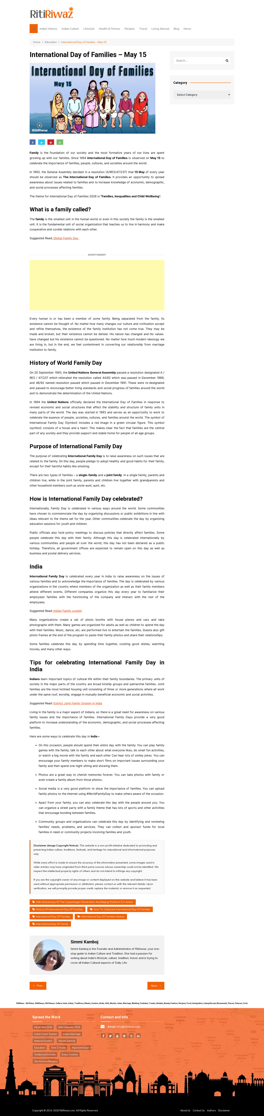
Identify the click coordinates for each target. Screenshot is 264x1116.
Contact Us (199, 1110)
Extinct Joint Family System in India (78, 703)
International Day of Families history (102, 916)
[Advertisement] (97, 285)
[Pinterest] (124, 1035)
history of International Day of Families (59, 909)
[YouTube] (117, 1035)
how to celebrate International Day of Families (122, 909)
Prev (40, 985)
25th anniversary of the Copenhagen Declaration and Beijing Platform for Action (84, 902)
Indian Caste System (45, 1034)
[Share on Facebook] (33, 142)
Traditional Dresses (45, 1054)
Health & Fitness (109, 28)
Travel (143, 28)
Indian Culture (70, 28)
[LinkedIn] (138, 1035)
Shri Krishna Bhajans (45, 1061)
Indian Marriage (71, 1034)
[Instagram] (131, 1035)
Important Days (80, 1047)
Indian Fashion (70, 1054)
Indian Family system (67, 611)
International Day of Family (52, 924)
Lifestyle (88, 28)
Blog (176, 28)
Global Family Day (66, 238)
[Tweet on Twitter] (41, 142)
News (187, 28)
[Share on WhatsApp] (60, 142)
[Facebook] (103, 1035)
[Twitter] (110, 1035)
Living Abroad (160, 28)
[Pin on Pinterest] (50, 142)
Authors (211, 1110)
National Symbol (43, 1040)
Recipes (129, 28)
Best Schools (58, 1047)
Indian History (48, 28)
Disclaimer (224, 1110)
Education (39, 1047)
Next (154, 985)
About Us (185, 1110)
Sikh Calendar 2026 (69, 1027)
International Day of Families (53, 916)
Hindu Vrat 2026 (43, 1027)
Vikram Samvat (66, 1040)
